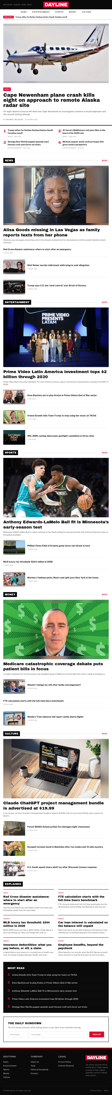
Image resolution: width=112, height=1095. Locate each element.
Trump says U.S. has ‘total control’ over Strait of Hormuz (56, 285)
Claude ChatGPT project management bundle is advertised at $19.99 (53, 805)
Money (72, 12)
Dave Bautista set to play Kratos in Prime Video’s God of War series (62, 395)
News (24, 12)
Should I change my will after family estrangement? (54, 685)
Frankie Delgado (14, 120)
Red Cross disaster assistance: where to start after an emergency (37, 249)
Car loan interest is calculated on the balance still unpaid (83, 924)
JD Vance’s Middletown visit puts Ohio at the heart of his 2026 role (84, 131)
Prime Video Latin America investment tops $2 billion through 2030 (55, 374)
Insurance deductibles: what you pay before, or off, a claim (27, 946)
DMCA (106, 1091)
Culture (86, 12)
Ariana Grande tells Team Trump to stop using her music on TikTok (61, 415)
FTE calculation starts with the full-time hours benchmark (33, 701)
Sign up (97, 1034)
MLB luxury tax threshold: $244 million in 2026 (28, 561)
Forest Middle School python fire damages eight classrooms (58, 826)
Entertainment (41, 12)
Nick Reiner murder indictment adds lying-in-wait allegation (58, 265)
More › (105, 160)
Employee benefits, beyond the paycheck (80, 946)
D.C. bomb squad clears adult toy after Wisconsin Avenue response (62, 867)
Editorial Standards (39, 1069)
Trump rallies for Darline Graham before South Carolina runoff (41, 17)
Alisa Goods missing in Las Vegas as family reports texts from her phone (51, 232)
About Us (35, 1062)
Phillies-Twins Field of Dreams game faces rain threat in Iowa (58, 545)
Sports (59, 12)
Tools (33, 1066)
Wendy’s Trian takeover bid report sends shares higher (55, 716)
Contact (34, 1073)
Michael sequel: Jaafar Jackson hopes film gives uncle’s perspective (83, 143)
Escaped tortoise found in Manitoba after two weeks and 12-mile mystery (65, 847)
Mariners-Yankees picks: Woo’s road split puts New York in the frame (62, 577)
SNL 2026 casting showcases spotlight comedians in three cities (60, 436)
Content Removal (66, 1066)
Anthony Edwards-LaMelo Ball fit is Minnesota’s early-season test (56, 524)
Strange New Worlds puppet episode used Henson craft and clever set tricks (28, 143)
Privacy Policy (64, 1062)
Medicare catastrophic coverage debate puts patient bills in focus (53, 666)
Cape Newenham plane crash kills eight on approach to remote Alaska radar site (51, 100)
